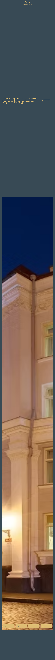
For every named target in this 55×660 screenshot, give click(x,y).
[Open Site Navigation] (52, 3)
